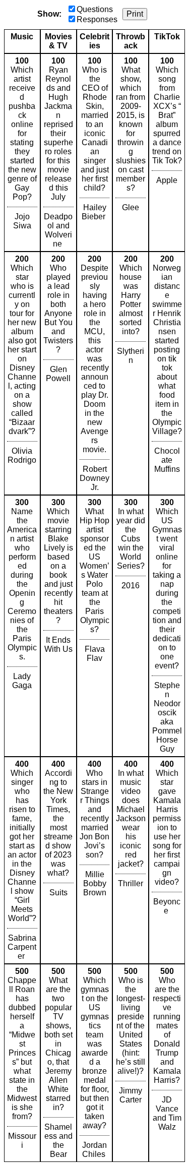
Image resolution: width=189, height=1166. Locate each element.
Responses (97, 19)
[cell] (22, 152)
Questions (95, 9)
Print (135, 14)
